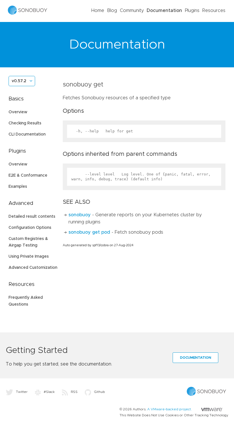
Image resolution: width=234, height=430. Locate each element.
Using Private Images (29, 257)
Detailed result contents (32, 217)
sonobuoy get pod (89, 232)
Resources (213, 10)
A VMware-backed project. (170, 409)
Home (97, 10)
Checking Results (25, 123)
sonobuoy (79, 215)
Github (99, 391)
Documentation (164, 10)
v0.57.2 (19, 81)
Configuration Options (30, 228)
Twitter (22, 391)
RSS (74, 391)
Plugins (192, 10)
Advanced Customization (33, 268)
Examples (18, 187)
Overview (18, 112)
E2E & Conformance (28, 175)
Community (132, 10)
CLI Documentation (27, 134)
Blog (112, 10)
